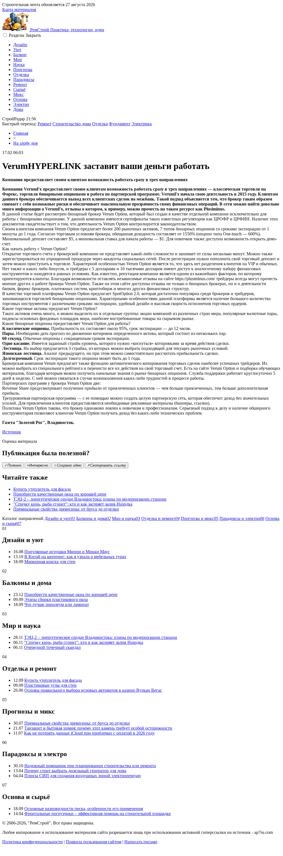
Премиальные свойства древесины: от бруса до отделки (66, 509)
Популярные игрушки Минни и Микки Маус (67, 551)
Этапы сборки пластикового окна (56, 599)
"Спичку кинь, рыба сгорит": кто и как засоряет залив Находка (72, 504)
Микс (18, 94)
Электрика (142, 123)
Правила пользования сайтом (93, 841)
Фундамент (119, 123)
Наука (19, 64)
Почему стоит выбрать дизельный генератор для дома (75, 770)
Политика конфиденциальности (32, 841)
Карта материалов (19, 9)
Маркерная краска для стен (49, 561)
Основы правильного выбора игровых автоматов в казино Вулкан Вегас (93, 690)
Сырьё (19, 89)
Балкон (20, 54)
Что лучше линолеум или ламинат (56, 604)
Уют (17, 49)
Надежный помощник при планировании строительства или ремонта (90, 765)
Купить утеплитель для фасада (42, 489)
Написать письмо (140, 841)
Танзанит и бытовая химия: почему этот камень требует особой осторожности (98, 728)
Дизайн (20, 44)
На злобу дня (25, 143)
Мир (17, 59)
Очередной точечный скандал (52, 647)
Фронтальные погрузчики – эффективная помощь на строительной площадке (97, 813)
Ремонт (20, 84)
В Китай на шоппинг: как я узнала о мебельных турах (75, 556)
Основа (20, 99)
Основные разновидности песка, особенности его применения (83, 808)
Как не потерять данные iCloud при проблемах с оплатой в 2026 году (89, 733)
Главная (20, 133)
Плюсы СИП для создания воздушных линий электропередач (82, 775)
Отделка (21, 74)
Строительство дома (72, 123)
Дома (18, 109)
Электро (21, 104)
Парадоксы (23, 79)
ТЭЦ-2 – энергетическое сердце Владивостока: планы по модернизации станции (89, 499)
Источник (11, 432)
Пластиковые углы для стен (50, 685)
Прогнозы (22, 69)
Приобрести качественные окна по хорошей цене (59, 494)
